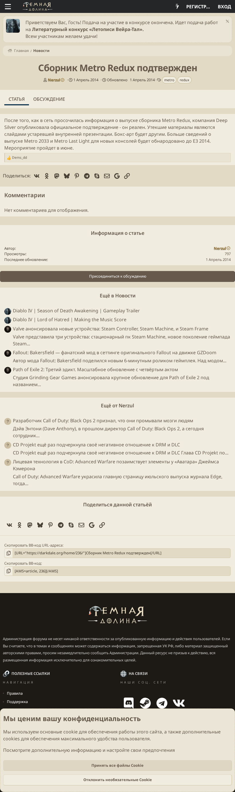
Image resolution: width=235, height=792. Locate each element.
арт (130, 134)
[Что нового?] (177, 6)
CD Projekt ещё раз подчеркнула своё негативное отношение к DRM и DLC (96, 444)
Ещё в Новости (118, 295)
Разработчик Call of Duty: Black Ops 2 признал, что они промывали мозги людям (103, 420)
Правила (15, 693)
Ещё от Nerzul (117, 405)
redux (184, 80)
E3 (195, 141)
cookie (70, 732)
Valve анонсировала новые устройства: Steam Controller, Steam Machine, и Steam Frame (110, 329)
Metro (168, 120)
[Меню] (8, 6)
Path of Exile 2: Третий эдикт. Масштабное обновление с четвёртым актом (95, 369)
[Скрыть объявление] (226, 22)
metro (169, 80)
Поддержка (17, 701)
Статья (17, 99)
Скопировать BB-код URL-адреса (33, 545)
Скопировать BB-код (22, 563)
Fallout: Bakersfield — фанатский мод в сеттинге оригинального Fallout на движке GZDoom (114, 352)
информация (99, 120)
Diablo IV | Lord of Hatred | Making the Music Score (69, 319)
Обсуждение (49, 99)
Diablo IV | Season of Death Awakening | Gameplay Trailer (76, 310)
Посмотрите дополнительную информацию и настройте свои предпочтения (89, 750)
